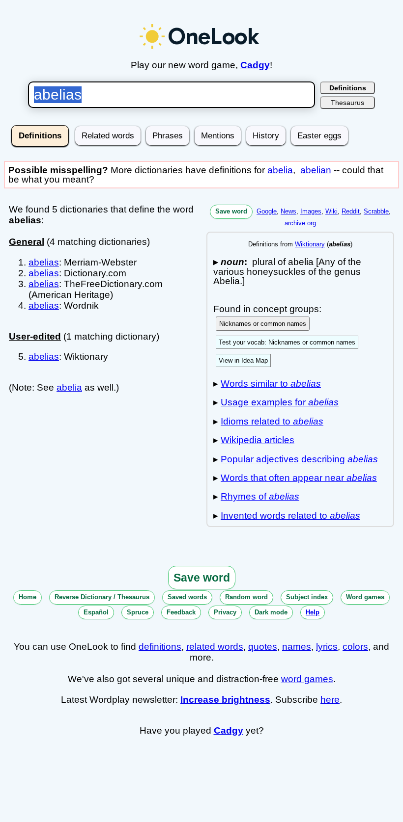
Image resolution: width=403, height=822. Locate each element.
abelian (315, 170)
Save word (231, 211)
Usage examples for (280, 402)
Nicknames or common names (262, 323)
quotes (262, 646)
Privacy (225, 612)
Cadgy (255, 65)
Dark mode (271, 612)
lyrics (327, 646)
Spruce (137, 612)
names (296, 646)
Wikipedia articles (257, 440)
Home (27, 597)
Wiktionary (310, 244)
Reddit (351, 211)
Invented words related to (290, 515)
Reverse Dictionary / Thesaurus (102, 597)
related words (214, 646)
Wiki (331, 211)
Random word (246, 597)
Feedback (181, 612)
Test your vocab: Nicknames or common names (287, 342)
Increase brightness (225, 699)
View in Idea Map (243, 360)
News (288, 211)
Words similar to (271, 383)
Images (310, 211)
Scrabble (376, 211)
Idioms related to (272, 421)
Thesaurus (347, 102)
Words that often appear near (299, 478)
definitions (160, 646)
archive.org (300, 223)
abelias (44, 262)
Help (312, 612)
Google (267, 211)
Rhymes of (260, 496)
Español (96, 612)
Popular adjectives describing (299, 459)
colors (355, 646)
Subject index (307, 597)
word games (307, 679)
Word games (365, 597)
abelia (280, 170)
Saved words (187, 597)
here (330, 699)
